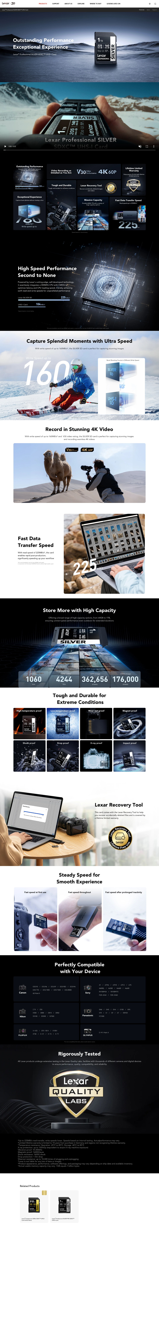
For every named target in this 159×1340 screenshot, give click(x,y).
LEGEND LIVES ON (113, 4)
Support (154, 10)
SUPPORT (55, 4)
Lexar (8, 3)
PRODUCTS (43, 4)
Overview (141, 10)
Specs (148, 10)
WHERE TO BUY (95, 4)
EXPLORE (81, 4)
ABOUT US (68, 4)
